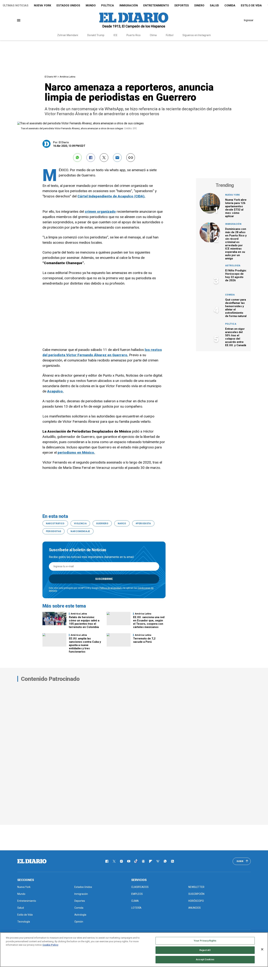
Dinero (199, 5)
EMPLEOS (137, 893)
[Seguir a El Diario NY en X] (114, 861)
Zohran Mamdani (67, 35)
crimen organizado (100, 211)
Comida (229, 5)
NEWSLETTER (196, 887)
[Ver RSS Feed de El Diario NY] (172, 861)
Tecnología (23, 921)
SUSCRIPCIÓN (196, 893)
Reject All (204, 950)
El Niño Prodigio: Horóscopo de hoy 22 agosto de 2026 (236, 275)
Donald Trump (95, 35)
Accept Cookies (205, 959)
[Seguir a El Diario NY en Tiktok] (136, 861)
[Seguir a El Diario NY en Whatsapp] (165, 861)
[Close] (262, 949)
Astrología (232, 265)
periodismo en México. (76, 452)
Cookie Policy (50, 944)
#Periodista (143, 523)
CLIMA (135, 900)
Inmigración (128, 5)
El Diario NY (51, 76)
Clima (153, 35)
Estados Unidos (68, 5)
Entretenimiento (156, 5)
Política (107, 5)
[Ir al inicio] (31, 861)
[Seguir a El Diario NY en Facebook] (106, 861)
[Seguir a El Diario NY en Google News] (143, 861)
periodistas (53, 531)
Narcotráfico (55, 523)
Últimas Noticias (15, 5)
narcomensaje (80, 531)
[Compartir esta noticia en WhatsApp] (77, 157)
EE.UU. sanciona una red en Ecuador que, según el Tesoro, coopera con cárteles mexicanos (148, 622)
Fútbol (170, 35)
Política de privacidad (110, 588)
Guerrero (102, 523)
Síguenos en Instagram (196, 35)
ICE (115, 35)
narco (122, 523)
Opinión (78, 921)
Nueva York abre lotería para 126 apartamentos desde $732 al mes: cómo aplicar (235, 208)
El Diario (64, 142)
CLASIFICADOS (140, 887)
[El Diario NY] (134, 20)
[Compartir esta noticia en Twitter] (104, 157)
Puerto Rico (134, 35)
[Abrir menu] (19, 20)
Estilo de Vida (251, 5)
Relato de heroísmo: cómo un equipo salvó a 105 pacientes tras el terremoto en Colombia (84, 622)
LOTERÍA (136, 907)
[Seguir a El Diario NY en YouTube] (128, 861)
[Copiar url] (130, 157)
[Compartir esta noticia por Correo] (117, 157)
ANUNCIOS (194, 907)
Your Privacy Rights (205, 940)
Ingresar (248, 20)
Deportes (181, 5)
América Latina (67, 76)
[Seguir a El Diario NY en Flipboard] (150, 861)
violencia (80, 523)
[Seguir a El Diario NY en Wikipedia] (158, 861)
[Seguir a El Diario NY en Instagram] (121, 861)
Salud (214, 5)
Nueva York (42, 5)
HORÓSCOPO (196, 900)
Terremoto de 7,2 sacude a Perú (144, 640)
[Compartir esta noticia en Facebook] (90, 157)
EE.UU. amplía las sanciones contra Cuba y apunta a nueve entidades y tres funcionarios (85, 645)
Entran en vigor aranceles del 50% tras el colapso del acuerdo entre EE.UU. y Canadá (235, 337)
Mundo (91, 5)
